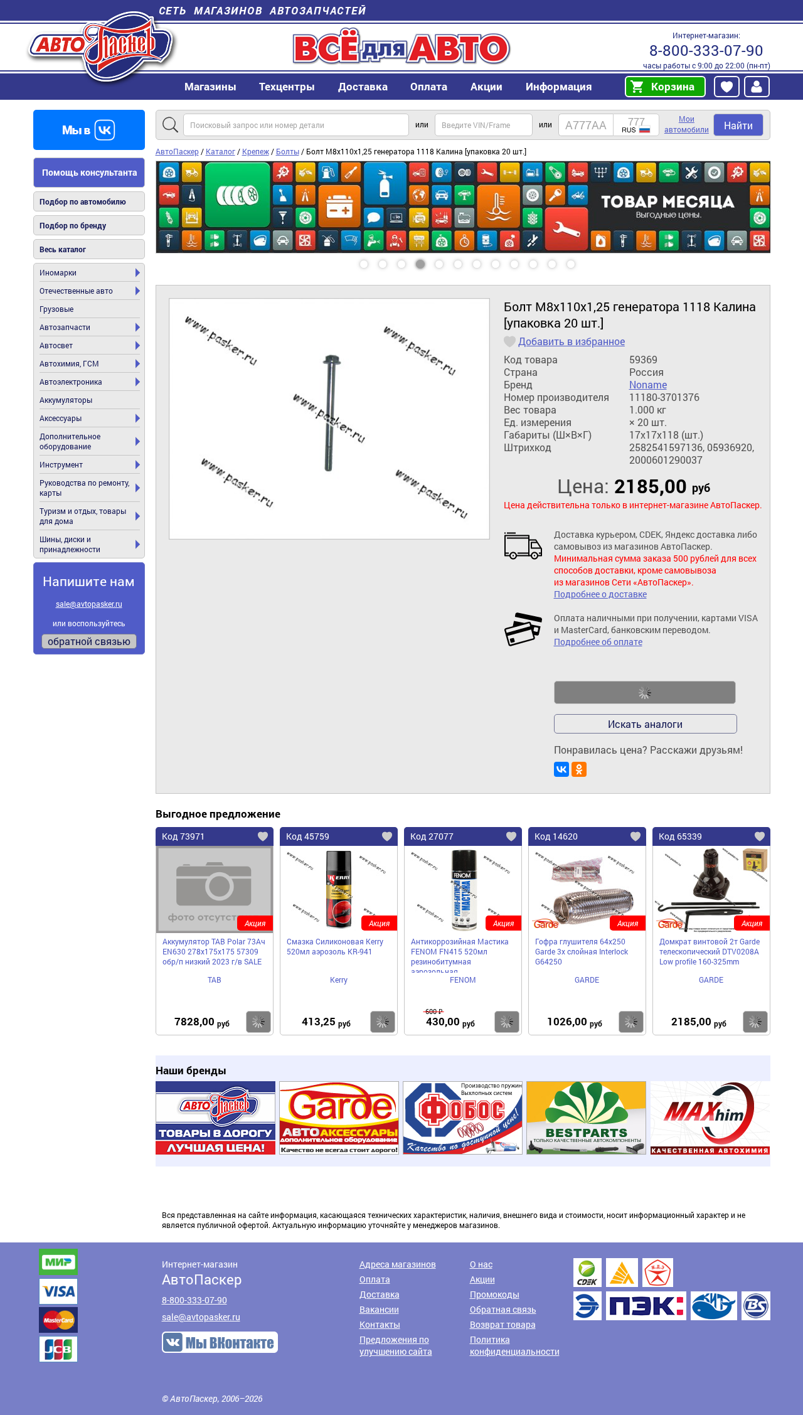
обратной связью (89, 641)
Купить (258, 1022)
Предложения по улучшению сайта (395, 1345)
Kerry (339, 979)
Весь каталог (63, 249)
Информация (559, 86)
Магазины (210, 86)
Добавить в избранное (571, 341)
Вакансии (379, 1309)
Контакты (379, 1324)
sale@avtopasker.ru (89, 604)
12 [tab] (582, 260)
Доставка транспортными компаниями (671, 1289)
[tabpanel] (463, 207)
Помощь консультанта (89, 172)
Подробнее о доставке (600, 594)
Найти (738, 125)
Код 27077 (432, 836)
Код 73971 (183, 836)
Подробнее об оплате (598, 642)
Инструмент (61, 464)
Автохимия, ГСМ (69, 363)
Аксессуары (61, 418)
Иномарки (58, 272)
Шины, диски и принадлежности (70, 544)
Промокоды (494, 1294)
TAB (214, 979)
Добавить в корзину (645, 693)
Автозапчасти (65, 327)
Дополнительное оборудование (70, 441)
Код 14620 (556, 836)
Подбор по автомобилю (83, 201)
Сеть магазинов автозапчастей (262, 10)
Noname (648, 384)
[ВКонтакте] (561, 769)
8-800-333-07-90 (706, 50)
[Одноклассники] (579, 769)
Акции (482, 1279)
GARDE (587, 979)
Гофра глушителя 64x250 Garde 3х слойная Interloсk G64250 (581, 951)
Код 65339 (680, 836)
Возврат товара (503, 1324)
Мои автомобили (686, 124)
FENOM (463, 979)
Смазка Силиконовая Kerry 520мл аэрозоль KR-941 (335, 946)
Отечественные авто (76, 291)
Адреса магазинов (397, 1264)
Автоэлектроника (71, 381)
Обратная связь (503, 1309)
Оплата (428, 86)
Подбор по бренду (73, 225)
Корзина (672, 86)
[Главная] (101, 46)
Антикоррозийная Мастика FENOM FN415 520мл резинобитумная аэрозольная (460, 954)
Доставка (363, 86)
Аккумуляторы (66, 400)
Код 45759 (307, 836)
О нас (481, 1264)
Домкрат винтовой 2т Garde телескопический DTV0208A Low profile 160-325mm (709, 951)
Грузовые (56, 309)
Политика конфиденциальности (515, 1345)
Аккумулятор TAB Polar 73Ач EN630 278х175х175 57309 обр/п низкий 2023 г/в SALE (213, 951)
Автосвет (56, 345)
